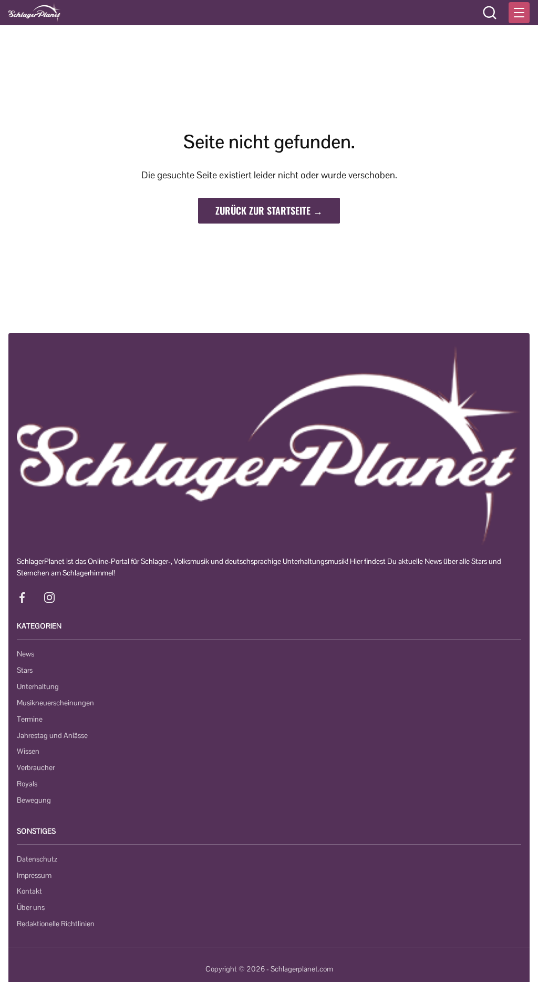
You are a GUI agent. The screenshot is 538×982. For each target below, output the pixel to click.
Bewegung (34, 800)
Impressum (34, 875)
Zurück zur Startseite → (269, 210)
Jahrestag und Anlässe (52, 735)
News (25, 654)
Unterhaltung (38, 686)
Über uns (31, 907)
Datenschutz (37, 859)
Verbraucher (36, 767)
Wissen (28, 751)
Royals (27, 783)
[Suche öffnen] (489, 12)
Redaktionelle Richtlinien (56, 923)
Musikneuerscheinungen (55, 702)
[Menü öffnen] (519, 12)
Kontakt (29, 891)
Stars (25, 670)
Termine (30, 719)
